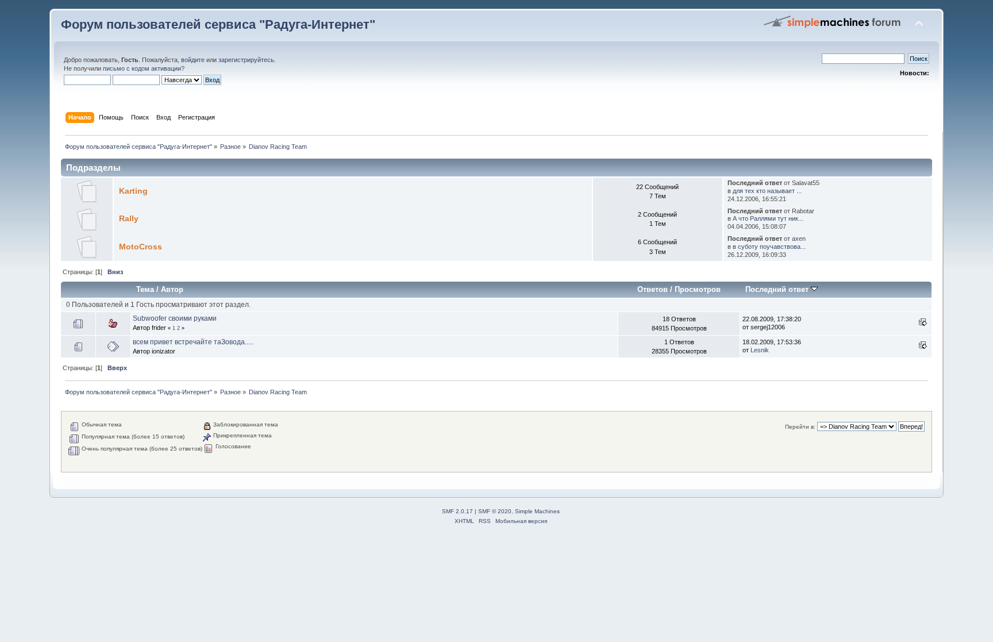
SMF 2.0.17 (457, 511)
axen (799, 238)
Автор (172, 289)
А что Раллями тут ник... (768, 218)
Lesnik (759, 350)
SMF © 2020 (494, 511)
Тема (145, 289)
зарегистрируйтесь (246, 59)
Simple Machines (537, 511)
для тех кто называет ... (767, 190)
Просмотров (698, 289)
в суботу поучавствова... (769, 246)
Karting (133, 191)
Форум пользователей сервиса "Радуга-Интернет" (218, 24)
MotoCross (140, 247)
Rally (128, 218)
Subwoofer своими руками (175, 318)
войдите (193, 59)
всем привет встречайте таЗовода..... (193, 342)
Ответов (652, 289)
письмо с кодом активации (142, 68)
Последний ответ (778, 289)
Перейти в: (800, 427)
